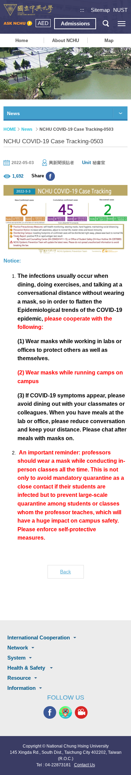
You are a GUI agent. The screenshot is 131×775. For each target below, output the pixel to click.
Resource (19, 678)
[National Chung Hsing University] (28, 10)
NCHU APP (65, 712)
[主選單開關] (121, 23)
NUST (120, 10)
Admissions (75, 23)
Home (21, 40)
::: (82, 10)
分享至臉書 (50, 176)
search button (106, 23)
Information (21, 688)
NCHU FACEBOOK (49, 712)
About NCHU (65, 40)
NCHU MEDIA (81, 712)
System (16, 658)
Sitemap (100, 10)
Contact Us (84, 764)
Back (65, 571)
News (26, 129)
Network (17, 648)
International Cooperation (38, 637)
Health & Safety (26, 668)
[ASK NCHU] (17, 23)
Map (109, 40)
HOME (9, 129)
